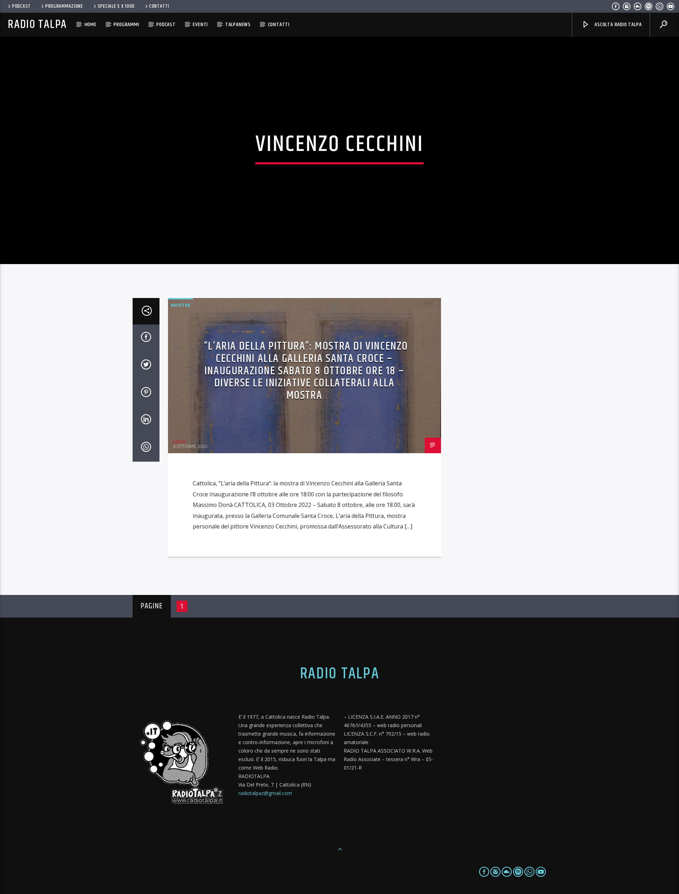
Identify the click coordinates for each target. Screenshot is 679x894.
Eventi (200, 24)
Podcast (21, 6)
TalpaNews (238, 24)
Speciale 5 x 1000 (116, 6)
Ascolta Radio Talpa (617, 24)
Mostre (180, 305)
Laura (179, 441)
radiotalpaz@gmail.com (265, 793)
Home (91, 24)
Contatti (159, 6)
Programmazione (64, 6)
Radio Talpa (37, 25)
